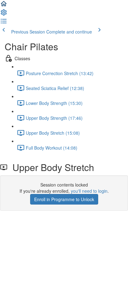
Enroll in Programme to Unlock (64, 199)
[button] (3, 5)
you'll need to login (89, 191)
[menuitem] (3, 14)
